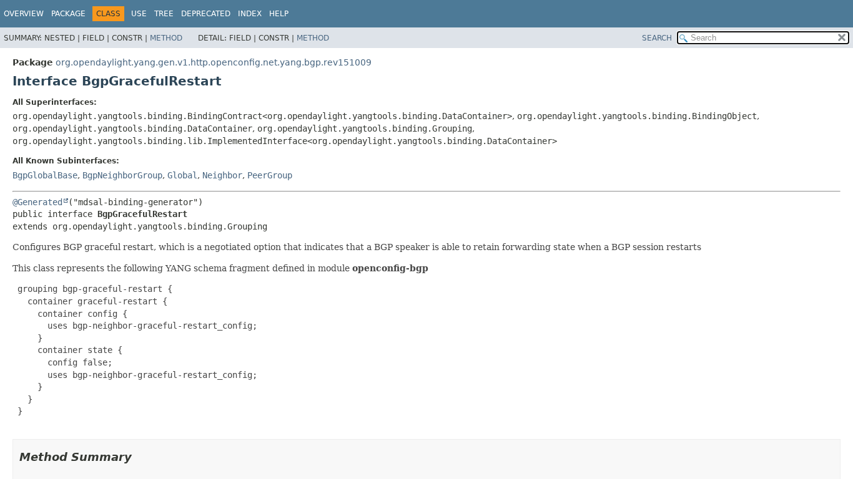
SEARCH (657, 38)
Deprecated (205, 13)
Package (68, 13)
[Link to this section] (140, 456)
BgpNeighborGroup (122, 175)
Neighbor (222, 175)
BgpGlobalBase (44, 175)
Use (139, 13)
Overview (24, 13)
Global (182, 175)
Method (166, 38)
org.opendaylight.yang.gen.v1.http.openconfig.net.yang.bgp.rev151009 (214, 62)
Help (278, 13)
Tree (164, 13)
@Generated (37, 202)
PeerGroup (269, 175)
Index (250, 13)
